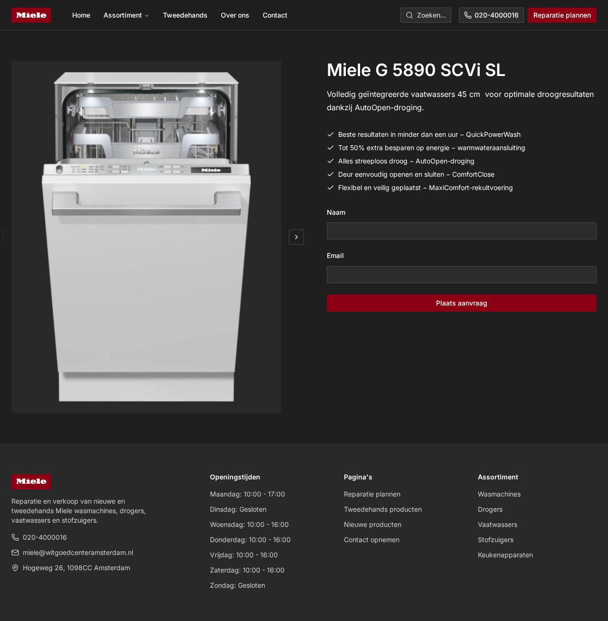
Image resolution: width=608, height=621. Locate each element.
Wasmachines (499, 494)
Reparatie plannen (562, 15)
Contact (275, 15)
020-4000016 (497, 15)
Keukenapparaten (505, 555)
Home (81, 15)
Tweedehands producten (383, 509)
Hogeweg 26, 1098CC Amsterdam (76, 568)
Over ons (235, 15)
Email (335, 255)
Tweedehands (185, 15)
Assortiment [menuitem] (123, 15)
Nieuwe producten (372, 524)
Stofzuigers (495, 539)
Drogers (490, 509)
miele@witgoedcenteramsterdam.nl (78, 552)
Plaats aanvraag (461, 303)
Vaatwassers (497, 524)
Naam (336, 212)
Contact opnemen (371, 539)
